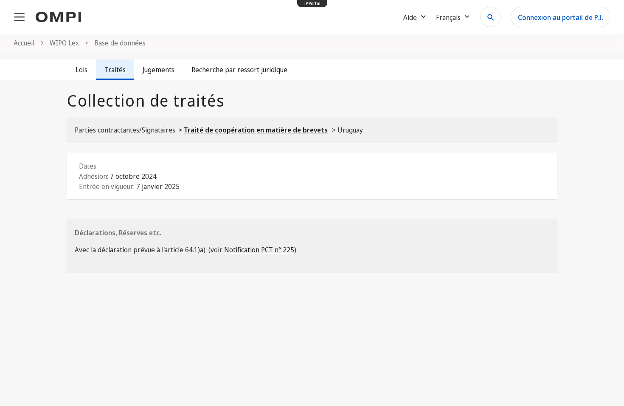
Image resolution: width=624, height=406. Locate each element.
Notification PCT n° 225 (259, 249)
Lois (81, 69)
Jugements (158, 69)
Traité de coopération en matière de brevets (256, 130)
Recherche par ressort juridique (239, 69)
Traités (115, 69)
